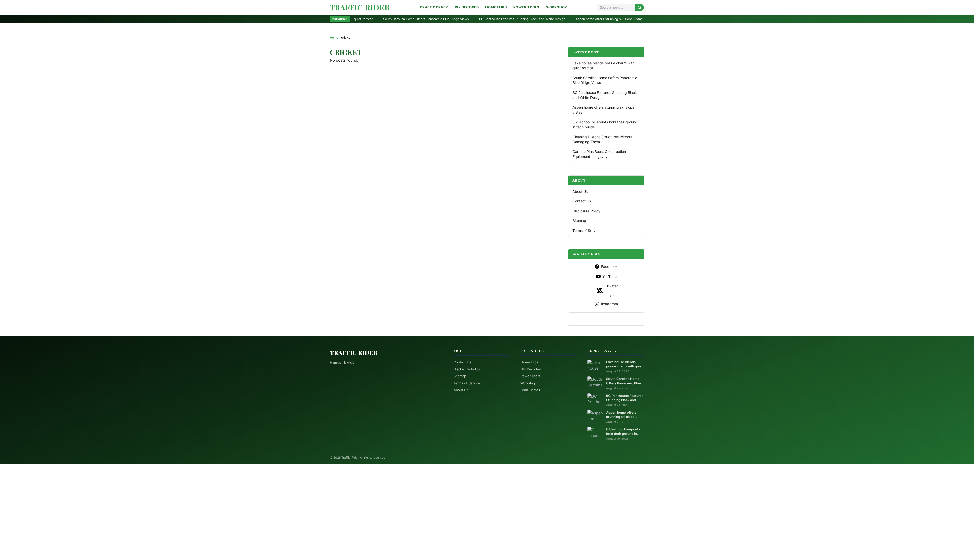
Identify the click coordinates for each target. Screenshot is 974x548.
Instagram (609, 304)
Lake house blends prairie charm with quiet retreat (624, 364)
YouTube (609, 276)
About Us (580, 191)
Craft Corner (434, 7)
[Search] (639, 7)
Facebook (609, 266)
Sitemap (579, 220)
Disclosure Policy (586, 211)
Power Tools (526, 7)
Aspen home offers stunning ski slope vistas (548, 19)
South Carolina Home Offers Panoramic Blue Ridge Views (365, 19)
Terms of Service (586, 230)
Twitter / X (612, 290)
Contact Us (581, 201)
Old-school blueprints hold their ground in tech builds (632, 19)
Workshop (556, 7)
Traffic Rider (360, 7)
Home (334, 37)
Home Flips (496, 7)
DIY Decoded (467, 7)
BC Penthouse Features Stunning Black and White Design (461, 19)
